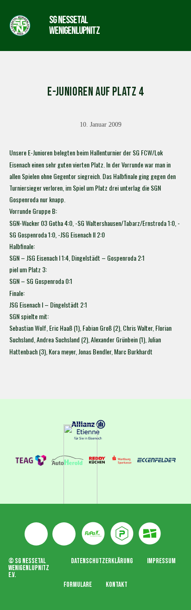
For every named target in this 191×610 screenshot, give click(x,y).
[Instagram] (64, 534)
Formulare (78, 584)
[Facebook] (36, 534)
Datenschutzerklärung (102, 561)
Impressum (161, 561)
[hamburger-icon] (132, 25)
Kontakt (116, 584)
